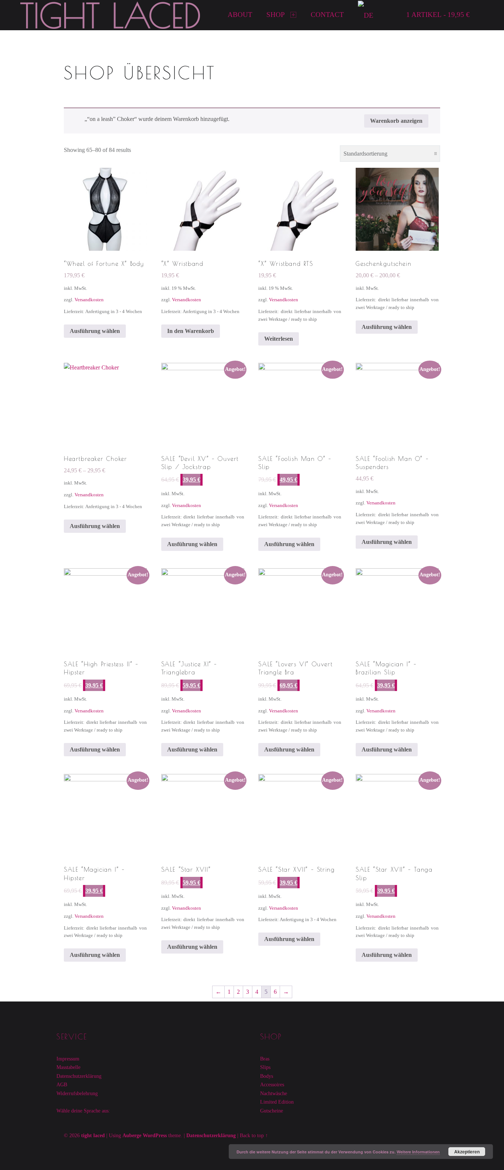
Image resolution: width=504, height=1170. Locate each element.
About (240, 14)
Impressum (67, 1059)
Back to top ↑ (254, 1135)
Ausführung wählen (95, 331)
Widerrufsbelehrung (77, 1093)
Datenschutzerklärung (78, 1076)
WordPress (155, 1135)
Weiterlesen (278, 339)
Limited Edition (277, 1102)
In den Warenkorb (190, 331)
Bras (264, 1059)
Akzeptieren (467, 1151)
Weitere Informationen (418, 1152)
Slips (265, 1067)
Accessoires (272, 1084)
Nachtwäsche (273, 1093)
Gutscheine (271, 1111)
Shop (275, 14)
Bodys (266, 1076)
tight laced (93, 1135)
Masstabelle (68, 1067)
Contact (327, 14)
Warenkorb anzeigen (396, 121)
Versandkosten (89, 299)
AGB (61, 1084)
